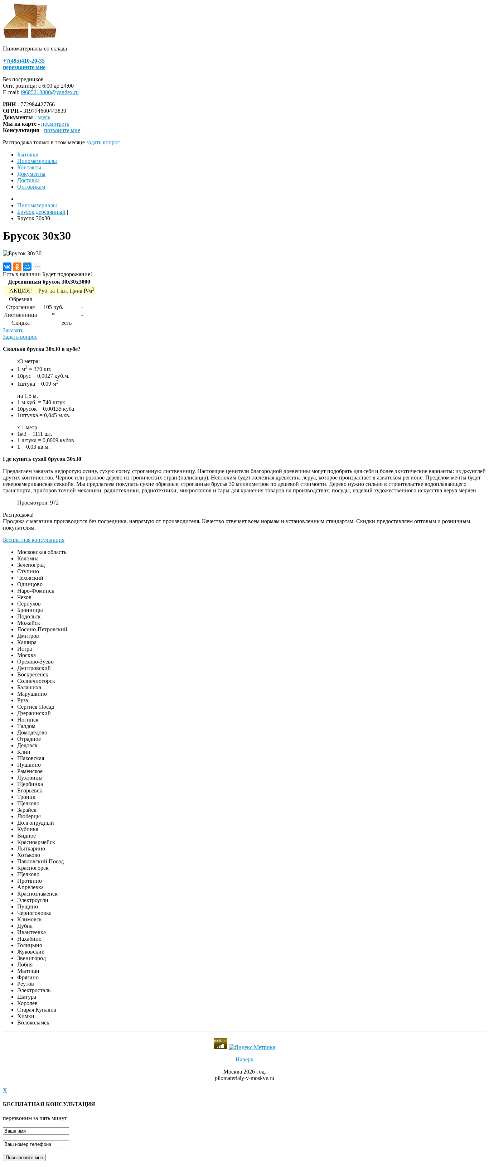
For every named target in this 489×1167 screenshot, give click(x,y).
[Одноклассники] (17, 266)
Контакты (29, 167)
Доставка (28, 180)
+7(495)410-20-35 (24, 61)
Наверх (244, 1059)
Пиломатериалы (37, 161)
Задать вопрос (20, 337)
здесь (44, 117)
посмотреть (55, 124)
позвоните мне (62, 130)
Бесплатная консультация (33, 540)
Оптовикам (31, 187)
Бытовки (28, 154)
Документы (31, 174)
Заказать (13, 330)
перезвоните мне (24, 67)
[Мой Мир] (27, 266)
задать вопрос (103, 142)
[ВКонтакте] (7, 266)
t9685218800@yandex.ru (50, 92)
